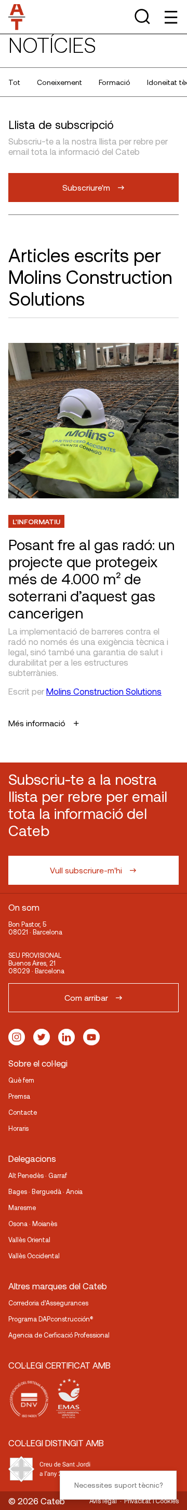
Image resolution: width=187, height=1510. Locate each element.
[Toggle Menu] (170, 17)
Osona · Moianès (32, 1223)
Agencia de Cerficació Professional (59, 1335)
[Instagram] (16, 1037)
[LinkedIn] (66, 1037)
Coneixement (59, 82)
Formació (114, 82)
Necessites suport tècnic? (118, 1484)
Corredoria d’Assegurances (48, 1302)
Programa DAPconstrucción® (51, 1318)
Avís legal (103, 1500)
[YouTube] (91, 1037)
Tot (14, 82)
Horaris (18, 1128)
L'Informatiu (36, 521)
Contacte (22, 1112)
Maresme (22, 1207)
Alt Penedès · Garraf (37, 1175)
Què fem (21, 1080)
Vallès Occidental (34, 1255)
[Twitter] (41, 1037)
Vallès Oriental (29, 1239)
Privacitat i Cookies (151, 1500)
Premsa (19, 1096)
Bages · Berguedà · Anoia (45, 1191)
